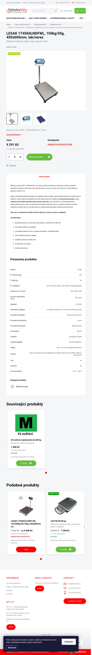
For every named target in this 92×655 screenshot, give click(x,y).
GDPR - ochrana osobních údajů (34, 3)
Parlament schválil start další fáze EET (18, 620)
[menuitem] (16, 18)
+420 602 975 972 (74, 588)
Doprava (9, 590)
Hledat (56, 11)
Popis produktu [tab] (44, 176)
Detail (26, 549)
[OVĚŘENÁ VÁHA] (65, 506)
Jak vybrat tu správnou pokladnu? (47, 583)
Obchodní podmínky (13, 3)
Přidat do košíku (36, 157)
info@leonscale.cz (74, 584)
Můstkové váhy (22, 387)
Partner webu (46, 635)
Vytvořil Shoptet (62, 652)
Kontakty (9, 594)
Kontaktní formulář (74, 601)
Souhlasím (69, 642)
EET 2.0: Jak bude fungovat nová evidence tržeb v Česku (17, 614)
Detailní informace (13, 135)
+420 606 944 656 (74, 593)
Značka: (11, 47)
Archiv (39, 588)
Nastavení (12, 648)
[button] (46, 473)
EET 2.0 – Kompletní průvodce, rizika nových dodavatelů (17, 608)
